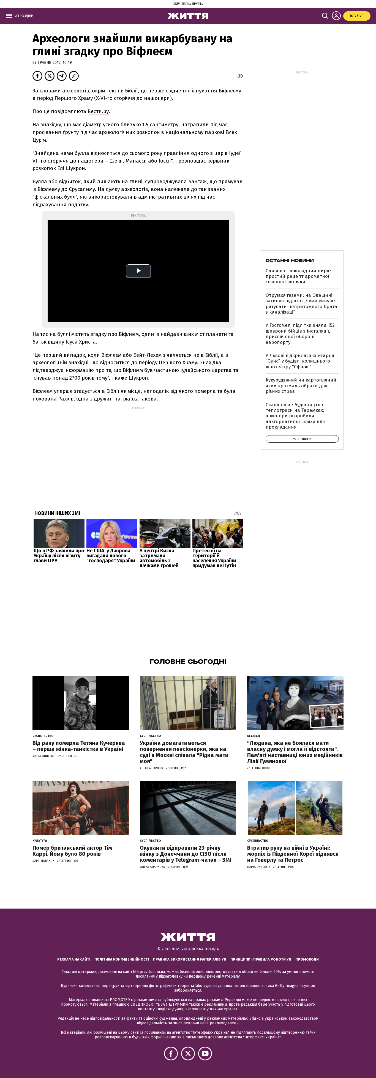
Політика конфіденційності (121, 959)
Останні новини (290, 260)
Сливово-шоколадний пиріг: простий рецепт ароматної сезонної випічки (298, 276)
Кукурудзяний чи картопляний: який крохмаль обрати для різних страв (301, 385)
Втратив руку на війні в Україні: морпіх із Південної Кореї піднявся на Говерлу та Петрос (293, 853)
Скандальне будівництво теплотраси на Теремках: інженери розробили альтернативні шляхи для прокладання (295, 416)
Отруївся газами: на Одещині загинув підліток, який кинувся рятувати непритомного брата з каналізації (301, 303)
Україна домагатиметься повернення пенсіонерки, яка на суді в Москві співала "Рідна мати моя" (184, 752)
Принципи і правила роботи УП (260, 959)
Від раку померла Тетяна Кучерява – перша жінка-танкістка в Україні (78, 746)
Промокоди (307, 959)
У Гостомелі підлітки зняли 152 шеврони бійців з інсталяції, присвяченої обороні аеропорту (300, 333)
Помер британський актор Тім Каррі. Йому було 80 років (72, 850)
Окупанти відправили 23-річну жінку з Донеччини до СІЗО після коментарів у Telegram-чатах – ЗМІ (185, 853)
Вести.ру (98, 111)
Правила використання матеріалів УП (189, 959)
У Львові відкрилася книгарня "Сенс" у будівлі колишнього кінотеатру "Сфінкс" (300, 361)
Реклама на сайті (73, 959)
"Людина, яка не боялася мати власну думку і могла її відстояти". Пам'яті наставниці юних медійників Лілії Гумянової (295, 752)
